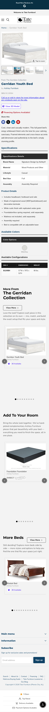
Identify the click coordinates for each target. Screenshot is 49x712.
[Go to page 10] (32, 610)
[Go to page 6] (26, 399)
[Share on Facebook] (3, 122)
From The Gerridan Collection (13, 80)
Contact (24, 676)
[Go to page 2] (17, 399)
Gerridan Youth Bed (15, 357)
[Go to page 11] (34, 610)
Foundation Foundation (17, 471)
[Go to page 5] (24, 399)
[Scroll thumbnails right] (45, 70)
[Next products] (44, 361)
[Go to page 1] (15, 399)
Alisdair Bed (12, 583)
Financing (33, 676)
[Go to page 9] (33, 399)
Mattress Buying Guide (11, 679)
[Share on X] (8, 122)
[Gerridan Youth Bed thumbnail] (7, 70)
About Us (14, 676)
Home (4, 28)
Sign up (39, 660)
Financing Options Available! (16, 112)
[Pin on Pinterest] (18, 122)
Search (5, 676)
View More (11, 307)
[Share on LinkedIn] (13, 122)
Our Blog (24, 682)
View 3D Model (12, 106)
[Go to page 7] (29, 399)
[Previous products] (4, 361)
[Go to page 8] (31, 399)
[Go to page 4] (22, 399)
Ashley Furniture (11, 88)
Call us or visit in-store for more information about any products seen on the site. (22, 98)
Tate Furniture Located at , (33, 679)
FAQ (41, 676)
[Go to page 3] (20, 399)
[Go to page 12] (36, 610)
